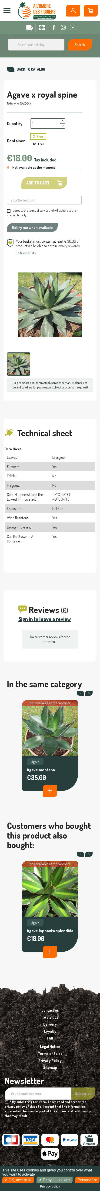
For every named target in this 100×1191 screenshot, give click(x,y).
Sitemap (50, 1067)
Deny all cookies (56, 1180)
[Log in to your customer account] (73, 11)
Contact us (50, 1010)
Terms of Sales (50, 1053)
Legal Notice (50, 1046)
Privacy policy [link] (50, 1186)
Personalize (87, 1180)
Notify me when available (32, 227)
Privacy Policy (50, 1060)
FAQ (50, 1038)
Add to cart (38, 182)
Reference (13, 104)
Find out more (26, 252)
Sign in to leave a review (44, 619)
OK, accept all (20, 1180)
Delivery (50, 1024)
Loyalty (50, 1031)
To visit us (50, 1017)
